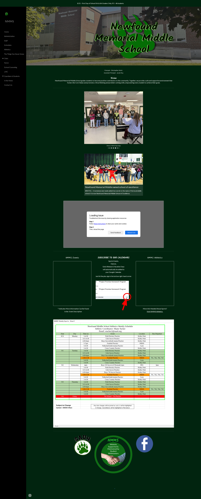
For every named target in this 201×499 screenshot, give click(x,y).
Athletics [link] (7, 49)
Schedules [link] (8, 45)
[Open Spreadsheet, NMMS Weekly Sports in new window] (170, 322)
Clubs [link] (6, 58)
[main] (113, 76)
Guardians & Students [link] (12, 76)
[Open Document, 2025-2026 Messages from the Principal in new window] (159, 203)
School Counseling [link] (10, 67)
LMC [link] (6, 72)
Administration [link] (9, 36)
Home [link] (6, 32)
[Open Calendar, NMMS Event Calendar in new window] (87, 264)
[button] (198, 9)
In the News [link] (8, 81)
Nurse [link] (6, 63)
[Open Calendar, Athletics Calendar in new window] (170, 264)
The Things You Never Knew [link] (14, 54)
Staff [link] (6, 41)
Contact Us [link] (8, 85)
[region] (100, 3)
